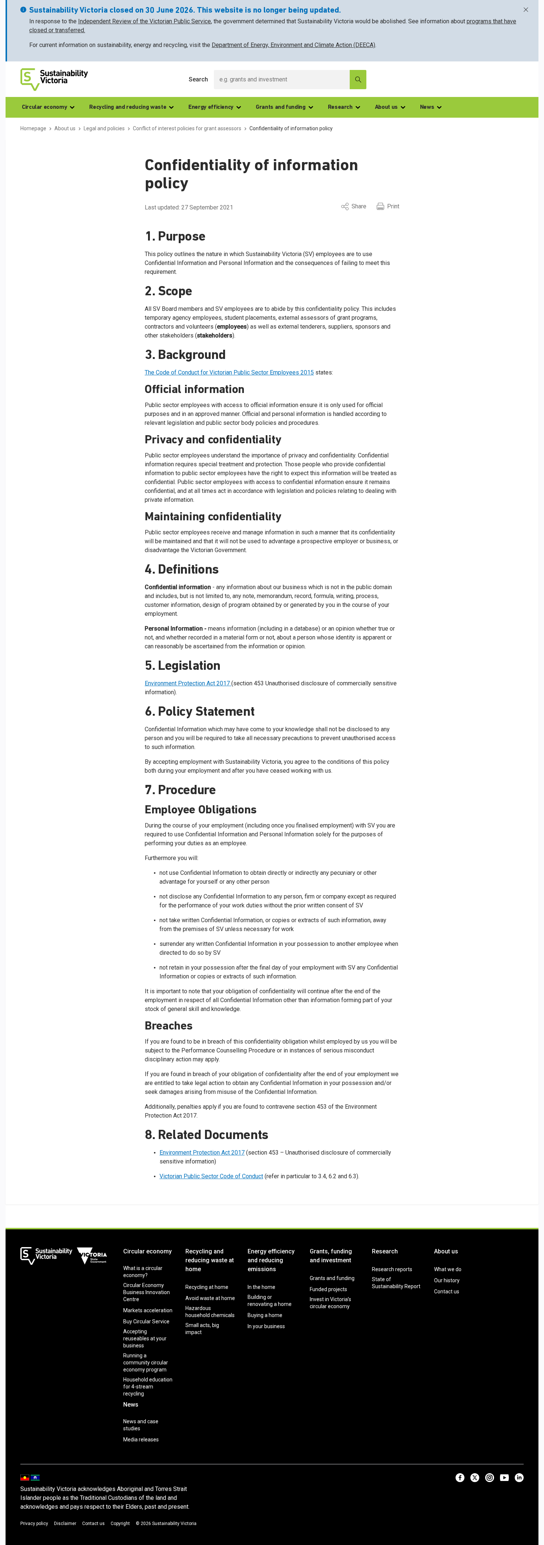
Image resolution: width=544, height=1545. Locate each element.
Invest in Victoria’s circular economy (330, 1302)
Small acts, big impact (202, 1328)
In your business (266, 1326)
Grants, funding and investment (331, 1256)
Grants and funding (281, 107)
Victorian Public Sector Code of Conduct (211, 1176)
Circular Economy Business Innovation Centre (146, 1292)
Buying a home (265, 1315)
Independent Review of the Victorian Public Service (144, 21)
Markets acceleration (147, 1310)
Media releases (141, 1439)
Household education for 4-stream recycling (147, 1387)
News (427, 107)
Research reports (392, 1269)
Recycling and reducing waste (127, 107)
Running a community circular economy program (145, 1363)
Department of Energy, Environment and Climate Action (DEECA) (293, 44)
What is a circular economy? (142, 1271)
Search (198, 79)
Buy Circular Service (146, 1321)
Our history (447, 1280)
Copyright (120, 1523)
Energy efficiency (211, 107)
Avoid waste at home (210, 1298)
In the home (261, 1287)
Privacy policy (34, 1523)
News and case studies (140, 1424)
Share (359, 206)
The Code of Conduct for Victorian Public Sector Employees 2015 (229, 372)
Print (393, 206)
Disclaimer (65, 1523)
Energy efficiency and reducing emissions (271, 1260)
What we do (447, 1269)
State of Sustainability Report (396, 1282)
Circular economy (44, 107)
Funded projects (328, 1289)
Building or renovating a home (270, 1300)
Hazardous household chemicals (210, 1311)
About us (386, 107)
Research (340, 107)
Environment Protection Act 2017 (188, 683)
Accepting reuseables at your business (145, 1338)
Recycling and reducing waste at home (209, 1260)
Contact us (446, 1291)
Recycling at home (206, 1287)
